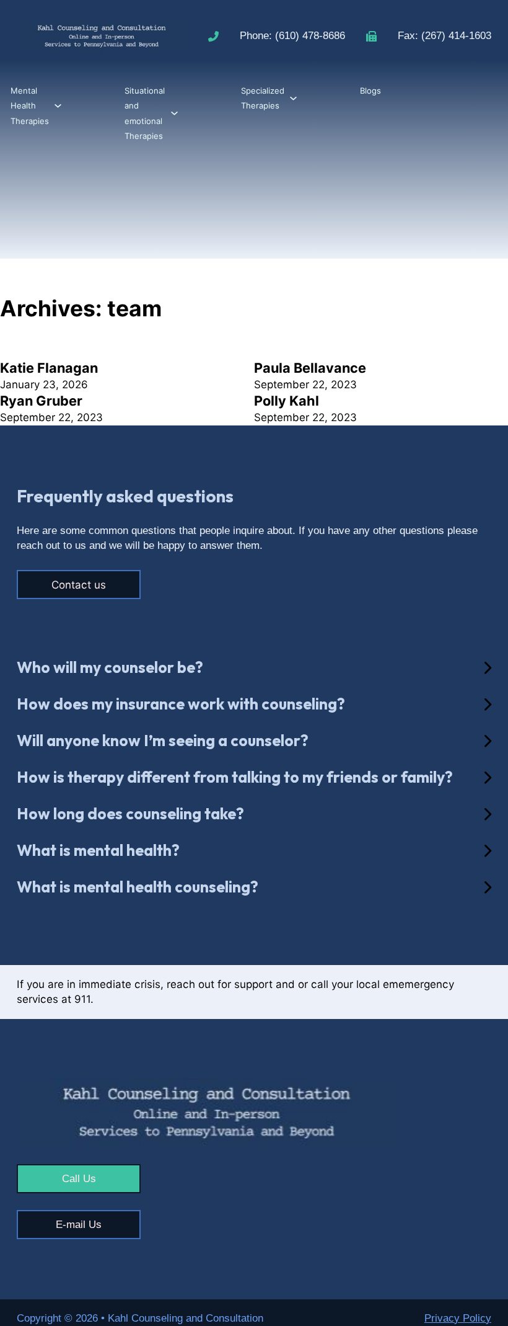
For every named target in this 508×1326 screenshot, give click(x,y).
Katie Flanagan (49, 368)
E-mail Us (79, 1224)
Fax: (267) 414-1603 (444, 36)
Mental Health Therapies (30, 106)
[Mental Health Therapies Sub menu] (58, 106)
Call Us (79, 1179)
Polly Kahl (286, 401)
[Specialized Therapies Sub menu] (293, 98)
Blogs (370, 91)
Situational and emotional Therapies (145, 113)
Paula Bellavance (310, 368)
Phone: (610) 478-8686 (292, 36)
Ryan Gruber (41, 401)
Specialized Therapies (262, 98)
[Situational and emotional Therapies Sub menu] (174, 113)
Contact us (78, 584)
